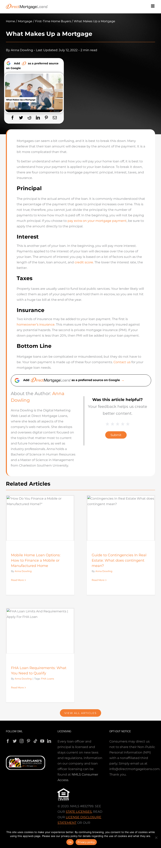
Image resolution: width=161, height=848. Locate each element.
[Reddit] (29, 118)
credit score (84, 262)
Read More (17, 580)
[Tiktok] (35, 741)
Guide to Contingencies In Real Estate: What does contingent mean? (119, 560)
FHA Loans (47, 678)
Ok (70, 842)
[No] (156, 838)
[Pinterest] (46, 118)
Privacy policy (86, 842)
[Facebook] (12, 118)
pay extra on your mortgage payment (97, 221)
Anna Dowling (22, 50)
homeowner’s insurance (36, 324)
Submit (116, 435)
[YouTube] (42, 741)
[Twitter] (21, 118)
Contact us (122, 362)
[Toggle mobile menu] (153, 6)
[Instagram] (22, 741)
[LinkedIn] (38, 118)
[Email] (55, 118)
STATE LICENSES (79, 812)
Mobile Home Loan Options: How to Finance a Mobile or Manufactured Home (35, 560)
